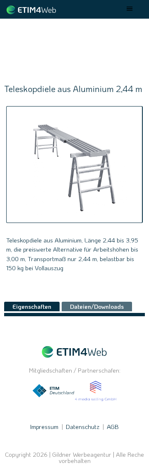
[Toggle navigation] (130, 9)
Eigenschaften (31, 306)
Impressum (44, 426)
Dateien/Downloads (97, 306)
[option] (74, 164)
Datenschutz (82, 426)
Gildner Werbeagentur (81, 454)
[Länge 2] (74, 164)
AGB (113, 426)
